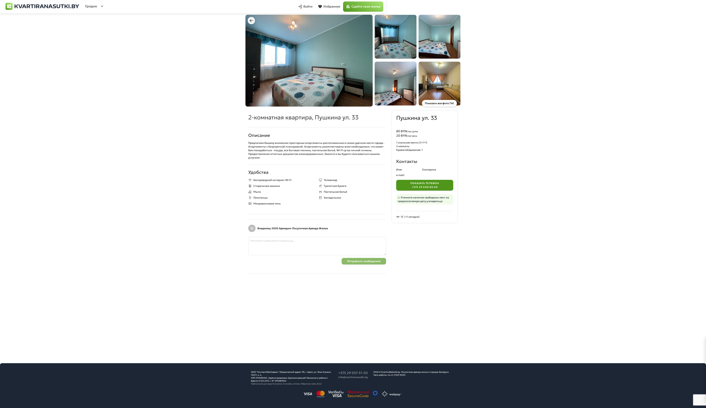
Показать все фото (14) (439, 103)
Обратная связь (309, 383)
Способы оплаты (291, 383)
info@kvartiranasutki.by (353, 377)
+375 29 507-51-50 (353, 373)
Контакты (277, 383)
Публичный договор (261, 383)
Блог (319, 383)
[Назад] (251, 20)
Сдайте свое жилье (366, 6)
